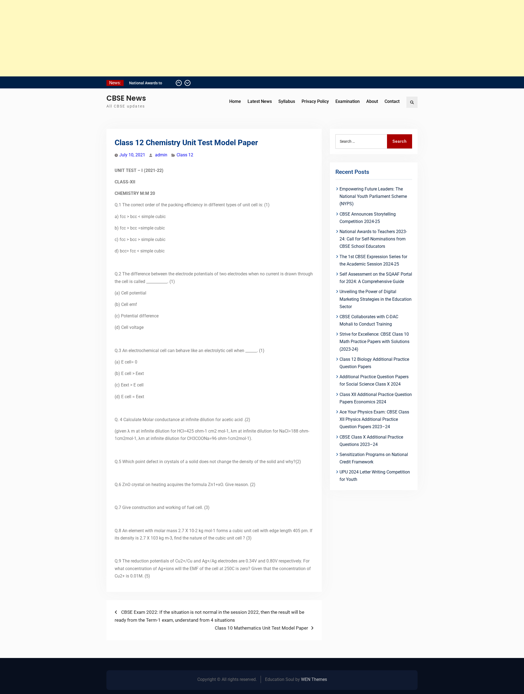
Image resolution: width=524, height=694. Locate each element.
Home (235, 101)
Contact (392, 101)
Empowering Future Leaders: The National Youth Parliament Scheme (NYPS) (373, 196)
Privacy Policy (315, 101)
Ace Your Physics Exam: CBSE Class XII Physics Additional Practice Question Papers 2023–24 (374, 419)
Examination (347, 101)
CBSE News (126, 98)
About (372, 101)
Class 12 (185, 154)
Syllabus (286, 101)
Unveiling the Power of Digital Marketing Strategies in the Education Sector (376, 299)
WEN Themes (314, 679)
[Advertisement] (163, 38)
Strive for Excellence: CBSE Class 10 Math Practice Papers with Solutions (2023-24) (374, 342)
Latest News (260, 101)
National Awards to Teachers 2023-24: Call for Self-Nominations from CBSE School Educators (373, 239)
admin (161, 154)
